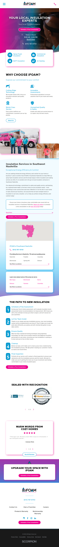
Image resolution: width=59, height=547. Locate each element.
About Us (11, 120)
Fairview (26, 283)
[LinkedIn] (35, 518)
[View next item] (33, 409)
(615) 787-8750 (30, 44)
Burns (39, 280)
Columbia (40, 283)
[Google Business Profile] (24, 518)
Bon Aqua (12, 280)
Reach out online (38, 204)
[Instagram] (31, 518)
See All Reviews (29, 454)
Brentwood (27, 280)
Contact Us (13, 507)
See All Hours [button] (31, 39)
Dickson (12, 283)
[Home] (29, 4)
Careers (46, 507)
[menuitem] (14, 537)
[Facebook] (28, 518)
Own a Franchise (29, 507)
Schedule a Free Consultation (29, 29)
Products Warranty (21, 511)
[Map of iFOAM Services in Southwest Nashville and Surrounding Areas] (29, 231)
